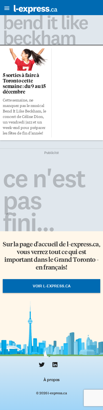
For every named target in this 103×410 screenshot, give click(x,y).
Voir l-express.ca (52, 286)
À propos (51, 380)
